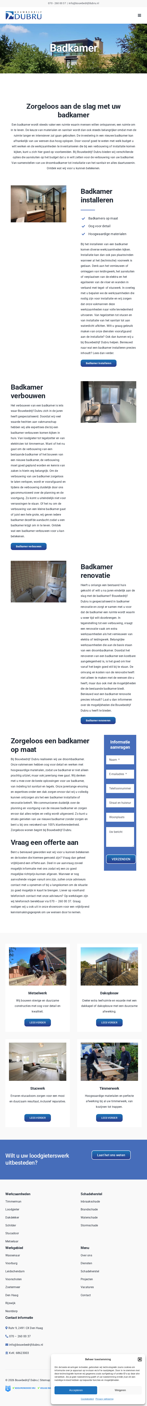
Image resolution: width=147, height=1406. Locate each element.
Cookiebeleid (87, 1399)
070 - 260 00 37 (57, 3)
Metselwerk (37, 993)
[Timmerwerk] (109, 1045)
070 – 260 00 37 (20, 1336)
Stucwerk (37, 1088)
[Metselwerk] (37, 950)
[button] (140, 1359)
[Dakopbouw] (109, 950)
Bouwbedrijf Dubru (26, 1380)
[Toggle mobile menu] (140, 15)
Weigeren (120, 1390)
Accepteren (76, 1390)
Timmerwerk (109, 1088)
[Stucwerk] (37, 1045)
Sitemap (45, 1380)
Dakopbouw (109, 993)
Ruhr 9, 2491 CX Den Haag (25, 1328)
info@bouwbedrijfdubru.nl (84, 3)
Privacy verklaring (104, 1399)
